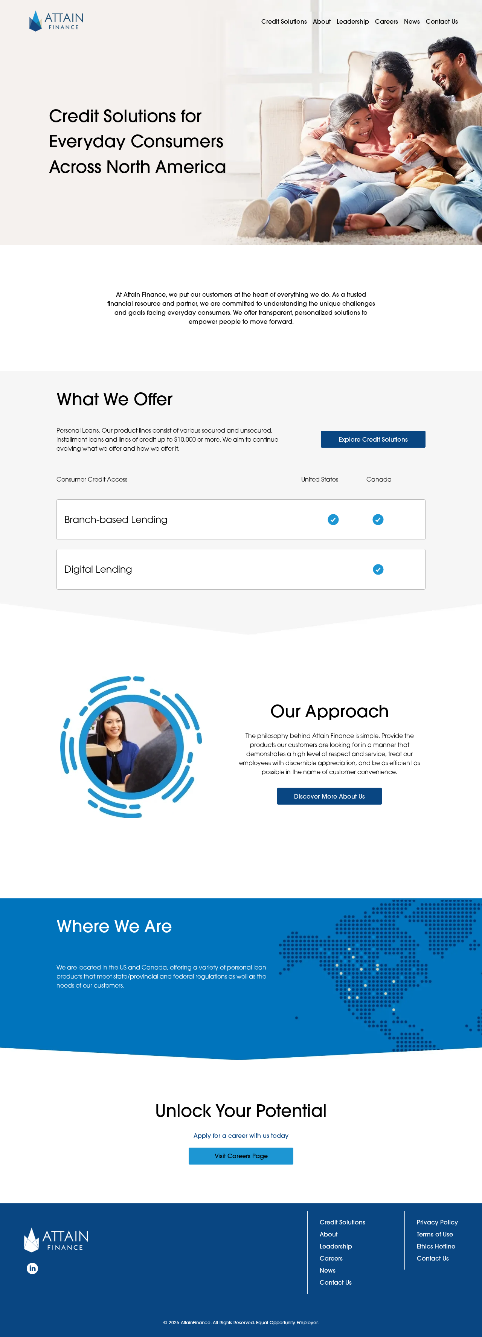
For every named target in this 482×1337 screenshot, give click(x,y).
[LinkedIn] (32, 1268)
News (412, 21)
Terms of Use (435, 1234)
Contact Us (442, 21)
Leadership (353, 21)
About (322, 21)
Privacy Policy (437, 1222)
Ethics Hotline (436, 1246)
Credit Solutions (284, 21)
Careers (386, 21)
